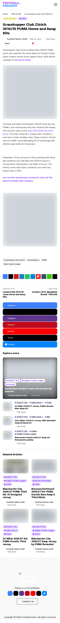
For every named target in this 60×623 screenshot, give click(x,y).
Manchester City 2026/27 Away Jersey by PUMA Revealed (44, 541)
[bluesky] (44, 593)
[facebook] (10, 593)
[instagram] (21, 593)
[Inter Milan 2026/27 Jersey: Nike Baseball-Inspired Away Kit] (8, 421)
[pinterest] (27, 593)
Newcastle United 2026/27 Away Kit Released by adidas (32, 438)
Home (5, 14)
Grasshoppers (33, 260)
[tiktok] (38, 593)
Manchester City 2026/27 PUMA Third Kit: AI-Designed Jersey (15, 493)
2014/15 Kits (16, 14)
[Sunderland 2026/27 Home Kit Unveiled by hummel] (30, 378)
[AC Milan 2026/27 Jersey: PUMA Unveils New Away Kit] (8, 406)
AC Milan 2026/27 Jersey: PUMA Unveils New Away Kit (34, 407)
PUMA (44, 260)
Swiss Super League (12, 264)
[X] (30, 312)
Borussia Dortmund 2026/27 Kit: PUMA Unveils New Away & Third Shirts (43, 493)
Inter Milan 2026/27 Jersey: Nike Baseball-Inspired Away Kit (35, 421)
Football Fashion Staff (17, 39)
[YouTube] (33, 593)
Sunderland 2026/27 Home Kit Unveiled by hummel (28, 390)
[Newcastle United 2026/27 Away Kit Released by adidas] (8, 435)
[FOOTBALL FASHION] (11, 4)
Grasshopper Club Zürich (14, 260)
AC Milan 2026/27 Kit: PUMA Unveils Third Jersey (15, 541)
